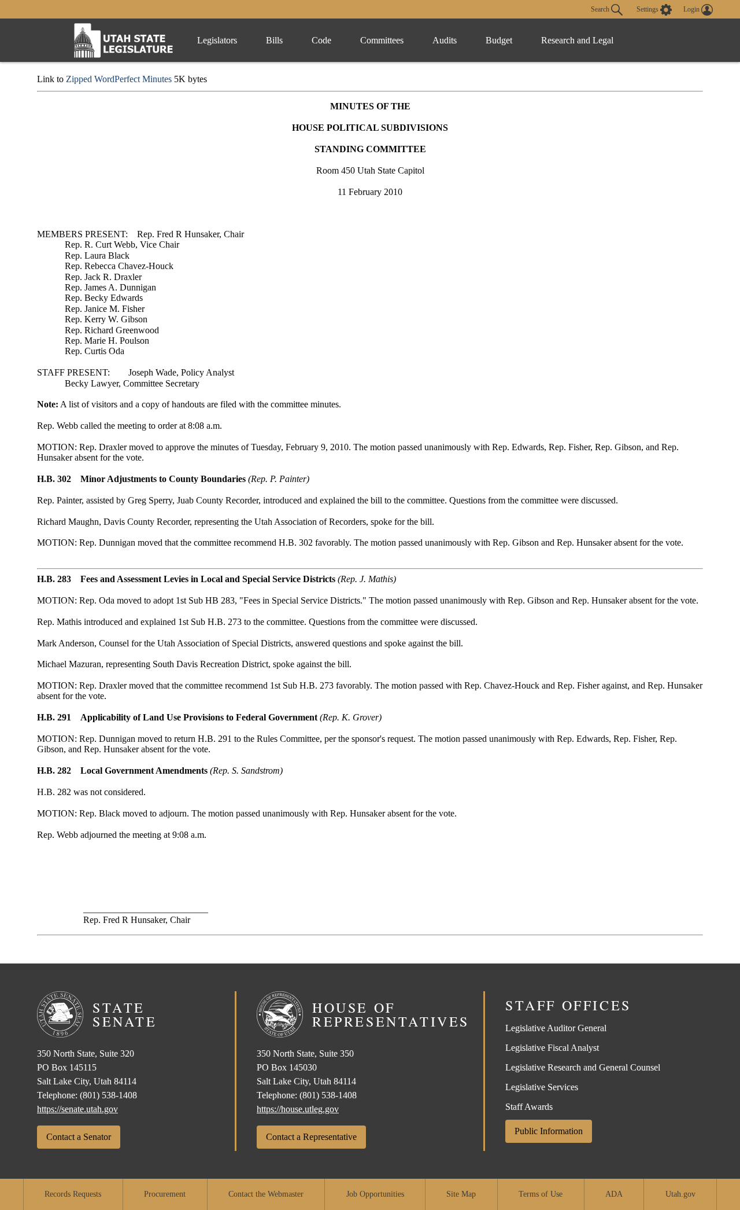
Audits (444, 40)
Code (321, 40)
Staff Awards (529, 1107)
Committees (382, 40)
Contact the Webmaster (266, 1194)
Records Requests (73, 1194)
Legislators (217, 40)
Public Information (549, 1131)
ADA (614, 1194)
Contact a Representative (311, 1137)
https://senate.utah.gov (77, 1109)
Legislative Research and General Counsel (582, 1067)
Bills (274, 40)
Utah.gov (680, 1194)
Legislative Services (541, 1087)
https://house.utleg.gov (298, 1109)
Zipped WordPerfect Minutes (119, 79)
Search (601, 9)
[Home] (123, 40)
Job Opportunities (375, 1194)
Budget (499, 40)
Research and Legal (577, 40)
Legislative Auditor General (555, 1028)
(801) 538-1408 (108, 1095)
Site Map (461, 1194)
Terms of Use (541, 1194)
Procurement (165, 1194)
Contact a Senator (78, 1137)
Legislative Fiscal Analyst (552, 1048)
